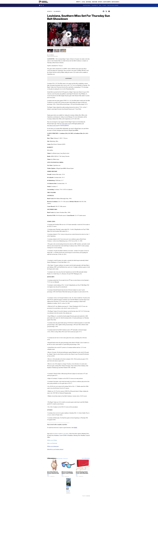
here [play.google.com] (52, 125)
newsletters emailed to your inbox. (61, 433)
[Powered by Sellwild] (88, 495)
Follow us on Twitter (52, 440)
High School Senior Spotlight (112, 5)
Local (83, 1)
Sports (100, 1)
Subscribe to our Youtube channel (55, 449)
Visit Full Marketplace (86, 458)
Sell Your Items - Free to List (62, 458)
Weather (94, 1)
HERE (75, 427)
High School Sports (86, 5)
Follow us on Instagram (53, 446)
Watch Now (115, 1)
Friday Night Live (95, 5)
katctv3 (40, 5)
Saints (100, 5)
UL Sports (104, 5)
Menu (77, 1)
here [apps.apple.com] (65, 123)
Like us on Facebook (52, 443)
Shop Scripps (107, 1)
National (88, 1)
